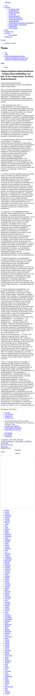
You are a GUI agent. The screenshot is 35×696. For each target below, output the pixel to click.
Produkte (7, 7)
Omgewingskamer (14, 12)
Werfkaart (11, 441)
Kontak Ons (8, 37)
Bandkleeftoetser (14, 11)
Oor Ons (7, 33)
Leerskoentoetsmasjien (15, 19)
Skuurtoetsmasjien (14, 16)
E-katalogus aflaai (14, 9)
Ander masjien (13, 28)
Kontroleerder (13, 26)
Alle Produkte (19, 441)
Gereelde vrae (9, 31)
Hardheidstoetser (14, 21)
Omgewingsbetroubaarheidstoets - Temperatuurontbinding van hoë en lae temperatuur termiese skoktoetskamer (16, 57)
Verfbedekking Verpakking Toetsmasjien (21, 23)
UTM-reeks (12, 14)
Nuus (6, 30)
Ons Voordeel (13, 35)
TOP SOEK (4, 443)
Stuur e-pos (4, 446)
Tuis (6, 5)
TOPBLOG (28, 441)
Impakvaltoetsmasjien (15, 18)
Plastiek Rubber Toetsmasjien (18, 24)
